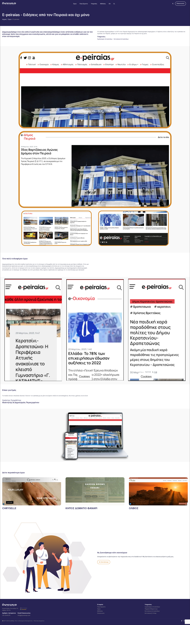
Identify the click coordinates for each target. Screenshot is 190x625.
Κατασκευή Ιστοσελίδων (121, 39)
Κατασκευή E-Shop (150, 613)
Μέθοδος (103, 3)
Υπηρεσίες (94, 3)
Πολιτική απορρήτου (39, 620)
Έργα (75, 3)
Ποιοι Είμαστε (84, 3)
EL (114, 3)
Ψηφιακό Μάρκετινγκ (151, 609)
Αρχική (4, 19)
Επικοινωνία (180, 3)
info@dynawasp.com (24, 615)
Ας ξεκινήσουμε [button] (104, 562)
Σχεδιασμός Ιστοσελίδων (105, 39)
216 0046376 (6, 615)
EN (110, 3)
